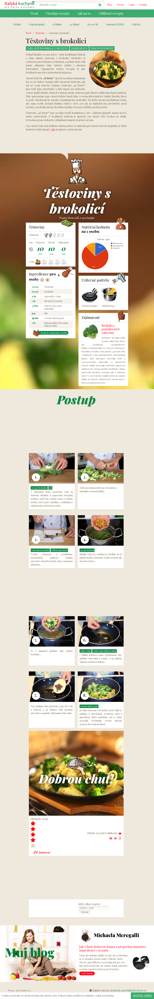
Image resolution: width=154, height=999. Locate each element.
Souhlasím (142, 996)
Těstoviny (40, 32)
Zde (53, 129)
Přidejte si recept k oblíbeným (102, 833)
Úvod (28, 32)
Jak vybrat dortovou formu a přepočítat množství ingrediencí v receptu (112, 948)
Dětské (17, 24)
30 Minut (74, 24)
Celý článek (87, 973)
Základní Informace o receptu (47, 48)
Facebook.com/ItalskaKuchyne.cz (128, 990)
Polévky (136, 24)
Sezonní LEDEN (115, 24)
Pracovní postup (102, 48)
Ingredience (79, 48)
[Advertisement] (138, 76)
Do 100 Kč (93, 24)
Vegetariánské (37, 24)
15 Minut (57, 24)
